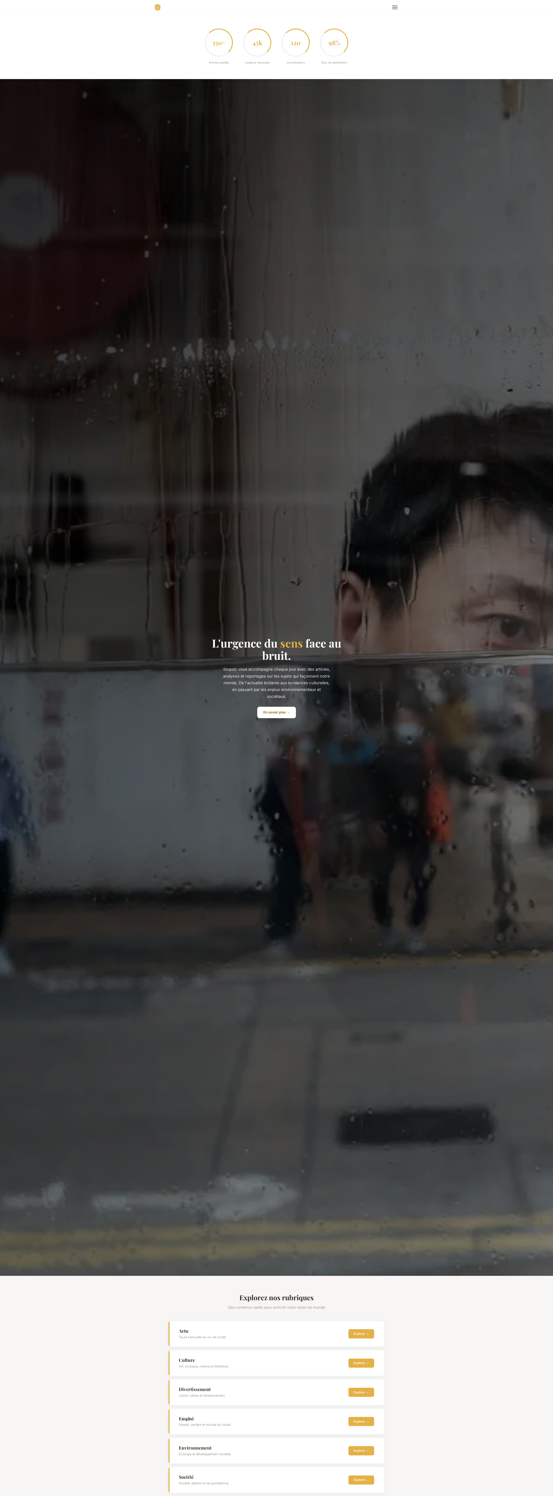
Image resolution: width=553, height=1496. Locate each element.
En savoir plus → (276, 712)
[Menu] (395, 7)
